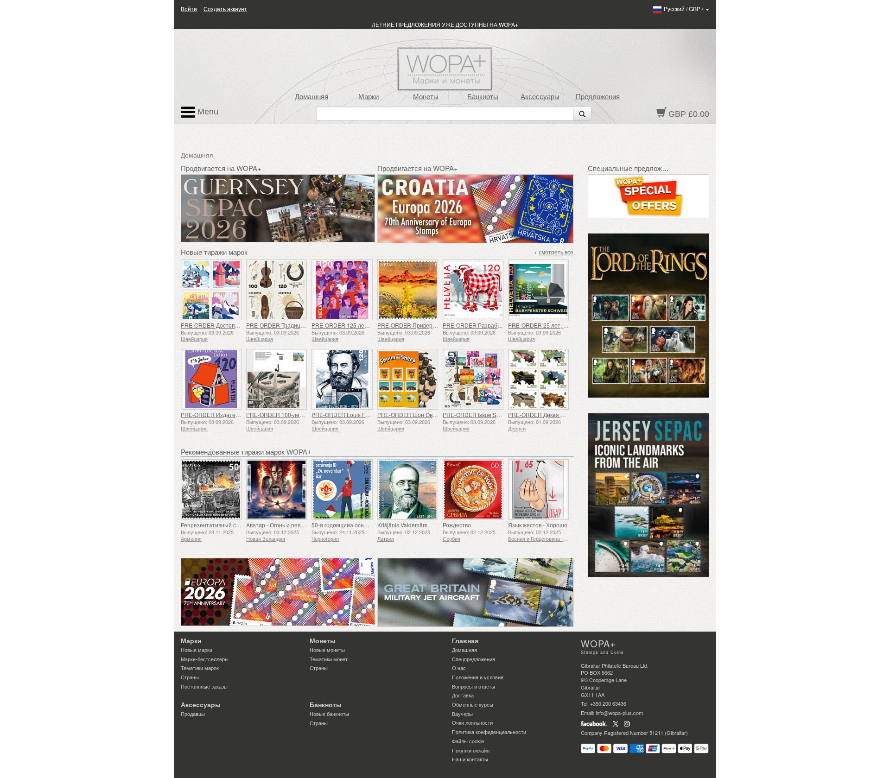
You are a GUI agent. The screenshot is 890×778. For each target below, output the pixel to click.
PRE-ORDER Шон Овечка (410, 414)
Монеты (426, 97)
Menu (206, 111)
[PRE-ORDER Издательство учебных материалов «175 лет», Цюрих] (211, 379)
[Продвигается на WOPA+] (278, 592)
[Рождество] (473, 489)
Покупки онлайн (471, 750)
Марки (368, 97)
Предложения (598, 97)
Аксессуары (540, 97)
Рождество (457, 525)
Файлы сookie (468, 741)
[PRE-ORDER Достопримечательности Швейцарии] (211, 289)
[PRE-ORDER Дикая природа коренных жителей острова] (538, 379)
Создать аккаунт (225, 9)
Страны (190, 677)
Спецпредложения (473, 659)
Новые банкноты (329, 713)
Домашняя (311, 97)
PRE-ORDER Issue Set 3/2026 (481, 414)
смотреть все (556, 252)
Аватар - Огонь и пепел (276, 525)
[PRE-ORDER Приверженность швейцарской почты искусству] (407, 289)
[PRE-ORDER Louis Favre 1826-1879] (342, 379)
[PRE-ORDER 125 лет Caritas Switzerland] (342, 289)
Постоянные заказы (204, 686)
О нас (459, 667)
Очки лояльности (472, 722)
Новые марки (196, 649)
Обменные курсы (472, 704)
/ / (684, 9)
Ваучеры (462, 713)
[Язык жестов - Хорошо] (538, 489)
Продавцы (193, 713)
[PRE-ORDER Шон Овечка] (407, 379)
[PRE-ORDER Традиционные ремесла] (276, 289)
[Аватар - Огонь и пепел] (276, 489)
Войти (189, 9)
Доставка (463, 695)
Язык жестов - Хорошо (537, 525)
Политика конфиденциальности (489, 731)
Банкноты (482, 97)
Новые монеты (327, 649)
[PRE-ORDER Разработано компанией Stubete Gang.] (473, 289)
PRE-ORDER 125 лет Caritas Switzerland (365, 325)
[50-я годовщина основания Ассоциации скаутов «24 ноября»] (342, 489)
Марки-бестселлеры (205, 659)
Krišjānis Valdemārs (402, 525)
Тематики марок (200, 667)
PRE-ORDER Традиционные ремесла (295, 325)
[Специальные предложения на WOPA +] (649, 196)
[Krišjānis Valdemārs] (407, 489)
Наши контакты (470, 759)
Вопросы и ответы (473, 686)
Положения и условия (477, 677)
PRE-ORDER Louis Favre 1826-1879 (359, 414)
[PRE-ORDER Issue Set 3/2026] (473, 379)
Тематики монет (329, 659)
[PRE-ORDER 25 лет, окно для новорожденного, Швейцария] (538, 289)
